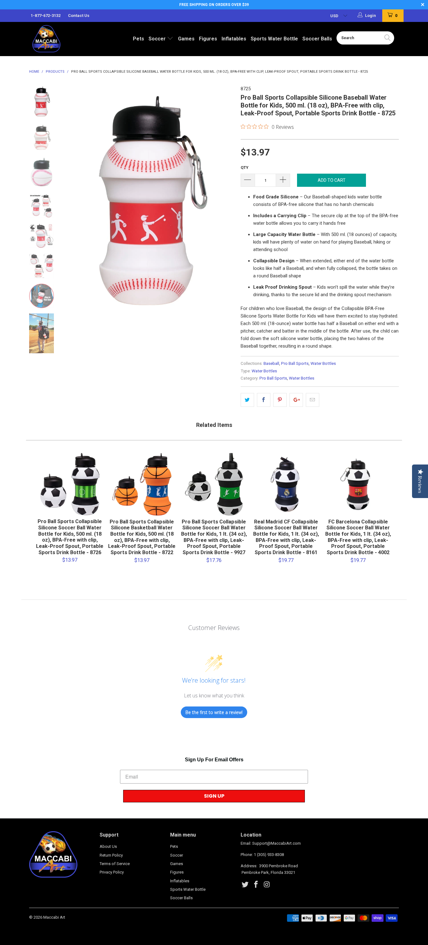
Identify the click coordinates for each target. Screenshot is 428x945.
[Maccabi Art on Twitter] (245, 885)
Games (186, 39)
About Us (108, 846)
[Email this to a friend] (312, 400)
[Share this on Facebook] (263, 400)
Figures (208, 39)
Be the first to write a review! (214, 712)
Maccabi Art (54, 917)
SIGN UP (214, 796)
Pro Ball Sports (295, 363)
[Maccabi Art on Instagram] (267, 885)
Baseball (271, 363)
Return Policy (111, 855)
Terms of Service (115, 863)
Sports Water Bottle (274, 39)
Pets (138, 39)
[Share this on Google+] (296, 400)
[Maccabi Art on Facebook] (256, 885)
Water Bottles (323, 363)
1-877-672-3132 (45, 15)
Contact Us (78, 15)
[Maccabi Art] (59, 38)
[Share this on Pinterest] (280, 400)
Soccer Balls (317, 39)
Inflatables (234, 39)
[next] (225, 222)
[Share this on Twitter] (247, 400)
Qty (244, 167)
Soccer (158, 39)
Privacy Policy (112, 872)
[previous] (73, 222)
